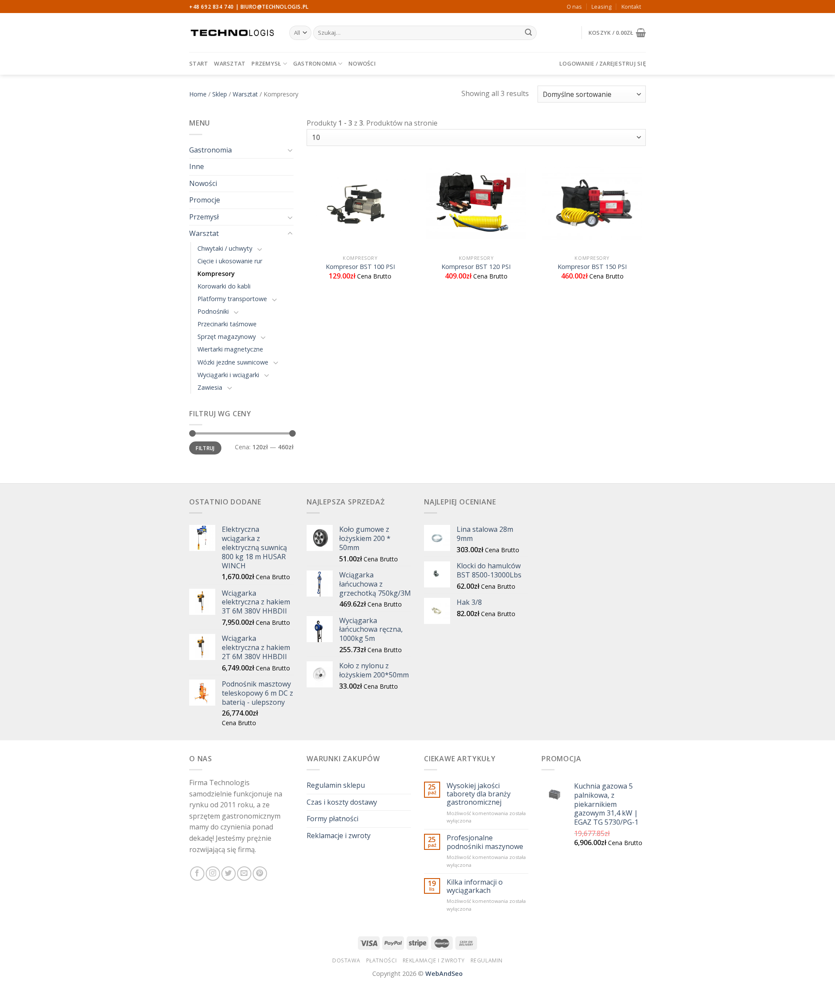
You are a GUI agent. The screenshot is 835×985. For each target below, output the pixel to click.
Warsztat (229, 63)
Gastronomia (315, 63)
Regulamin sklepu (336, 785)
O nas (574, 6)
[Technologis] (232, 32)
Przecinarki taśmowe (227, 324)
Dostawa (346, 960)
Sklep (219, 94)
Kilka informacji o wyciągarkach (475, 886)
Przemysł (266, 63)
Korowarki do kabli (223, 286)
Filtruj (205, 447)
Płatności (381, 960)
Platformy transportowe (232, 299)
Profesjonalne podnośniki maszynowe (485, 842)
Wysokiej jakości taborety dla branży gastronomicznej (479, 794)
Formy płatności (332, 818)
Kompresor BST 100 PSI (360, 267)
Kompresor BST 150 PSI (592, 267)
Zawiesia (209, 387)
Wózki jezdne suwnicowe (232, 362)
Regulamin (487, 960)
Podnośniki (213, 311)
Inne (196, 166)
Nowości (362, 63)
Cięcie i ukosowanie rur (229, 261)
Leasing (601, 6)
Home (198, 94)
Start (198, 63)
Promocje (204, 200)
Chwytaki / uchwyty (224, 248)
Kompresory (216, 273)
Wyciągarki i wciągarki (228, 375)
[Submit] (528, 33)
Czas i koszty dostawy (342, 802)
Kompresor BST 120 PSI (476, 267)
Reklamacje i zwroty (339, 835)
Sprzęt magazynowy (226, 336)
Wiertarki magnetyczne (230, 349)
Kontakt (631, 6)
